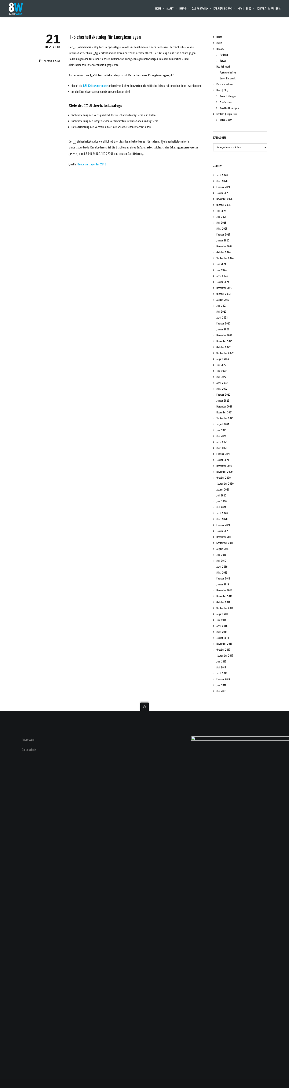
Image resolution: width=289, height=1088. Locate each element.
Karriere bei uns (223, 8)
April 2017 (221, 673)
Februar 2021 (223, 454)
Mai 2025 (221, 222)
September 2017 (224, 655)
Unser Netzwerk (227, 78)
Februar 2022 (223, 394)
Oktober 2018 (223, 602)
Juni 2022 (221, 371)
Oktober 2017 (223, 649)
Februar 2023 (223, 323)
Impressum (28, 739)
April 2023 (222, 317)
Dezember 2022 (224, 335)
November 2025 (224, 199)
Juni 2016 (221, 685)
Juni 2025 (221, 216)
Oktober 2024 (223, 252)
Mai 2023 (221, 311)
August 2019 (222, 548)
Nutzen (223, 60)
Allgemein (49, 60)
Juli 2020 (221, 495)
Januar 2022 (222, 400)
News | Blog (244, 8)
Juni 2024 (221, 270)
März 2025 (222, 228)
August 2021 (222, 424)
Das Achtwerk (200, 8)
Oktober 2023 (223, 293)
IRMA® (183, 8)
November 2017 (224, 643)
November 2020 (224, 471)
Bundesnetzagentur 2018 (91, 164)
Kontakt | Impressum (269, 8)
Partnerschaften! (228, 72)
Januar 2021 (222, 460)
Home (158, 8)
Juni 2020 (221, 501)
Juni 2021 (221, 430)
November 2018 (224, 596)
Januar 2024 (222, 282)
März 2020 (222, 519)
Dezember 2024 (224, 246)
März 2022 (222, 388)
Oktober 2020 (223, 477)
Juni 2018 (221, 620)
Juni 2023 (221, 305)
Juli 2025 (221, 210)
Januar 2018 (222, 637)
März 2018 (221, 631)
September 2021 (224, 418)
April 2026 (222, 175)
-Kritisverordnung (95, 85)
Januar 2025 (222, 240)
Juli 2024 (221, 264)
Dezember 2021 (224, 406)
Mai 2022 (221, 376)
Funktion (224, 54)
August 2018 (222, 614)
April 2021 (221, 442)
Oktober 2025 (223, 205)
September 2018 (224, 608)
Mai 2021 (221, 436)
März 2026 (222, 181)
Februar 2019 (223, 578)
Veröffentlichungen (229, 108)
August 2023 (223, 299)
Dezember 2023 (224, 288)
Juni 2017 (221, 661)
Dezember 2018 (224, 590)
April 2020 (222, 513)
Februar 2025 (223, 234)
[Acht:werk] (15, 8)
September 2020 (225, 483)
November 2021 (224, 412)
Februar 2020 (223, 525)
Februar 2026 (223, 187)
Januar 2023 (222, 329)
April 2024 (222, 276)
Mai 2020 (221, 507)
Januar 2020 (222, 531)
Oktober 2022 (223, 347)
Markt (170, 8)
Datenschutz (226, 120)
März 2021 (221, 448)
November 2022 (224, 341)
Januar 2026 (222, 193)
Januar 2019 (222, 584)
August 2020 (223, 489)
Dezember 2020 (224, 465)
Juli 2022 (221, 365)
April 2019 (221, 566)
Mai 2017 (221, 667)
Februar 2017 (223, 679)
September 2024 (225, 258)
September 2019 (224, 543)
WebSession (225, 102)
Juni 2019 (221, 554)
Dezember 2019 (224, 537)
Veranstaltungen (228, 96)
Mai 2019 (221, 560)
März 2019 (221, 572)
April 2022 (222, 382)
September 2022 (225, 353)
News (57, 60)
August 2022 (223, 359)
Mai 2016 (221, 691)
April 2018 (221, 626)
